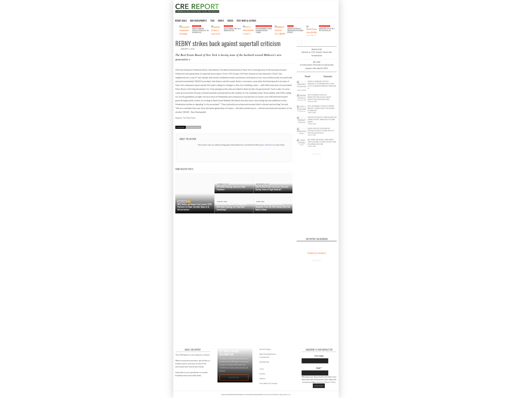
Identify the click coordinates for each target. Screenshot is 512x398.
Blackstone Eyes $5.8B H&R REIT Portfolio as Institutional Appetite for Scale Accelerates (321, 130)
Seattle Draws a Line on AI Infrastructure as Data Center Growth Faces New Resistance (319, 97)
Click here (269, 145)
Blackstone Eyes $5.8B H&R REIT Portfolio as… (327, 30)
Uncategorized (193, 127)
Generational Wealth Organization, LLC (277, 394)
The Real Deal (189, 117)
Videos (262, 378)
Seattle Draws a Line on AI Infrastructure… (232, 30)
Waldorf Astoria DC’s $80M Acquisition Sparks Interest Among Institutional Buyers (322, 119)
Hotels (290, 26)
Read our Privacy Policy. (326, 382)
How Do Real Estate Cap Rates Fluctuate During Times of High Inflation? (271, 188)
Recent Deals (265, 349)
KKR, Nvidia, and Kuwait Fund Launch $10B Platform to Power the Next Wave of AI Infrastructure (194, 207)
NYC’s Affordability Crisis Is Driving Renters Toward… (264, 31)
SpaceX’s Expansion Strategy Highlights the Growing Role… (200, 31)
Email (319, 367)
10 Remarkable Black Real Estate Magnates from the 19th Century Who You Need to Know (272, 207)
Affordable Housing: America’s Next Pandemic (231, 188)
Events (262, 374)
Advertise (234, 377)
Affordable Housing (263, 26)
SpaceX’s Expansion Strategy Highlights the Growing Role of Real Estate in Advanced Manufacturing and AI (322, 84)
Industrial (197, 26)
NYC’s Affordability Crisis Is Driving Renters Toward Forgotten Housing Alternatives (321, 108)
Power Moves (324, 26)
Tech (261, 369)
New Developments (267, 354)
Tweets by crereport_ (317, 253)
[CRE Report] (203, 8)
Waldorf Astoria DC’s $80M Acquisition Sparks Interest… (295, 31)
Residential (264, 362)
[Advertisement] (280, 8)
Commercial (264, 357)
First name (319, 355)
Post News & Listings (268, 383)
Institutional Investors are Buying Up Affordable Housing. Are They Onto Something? (232, 207)
